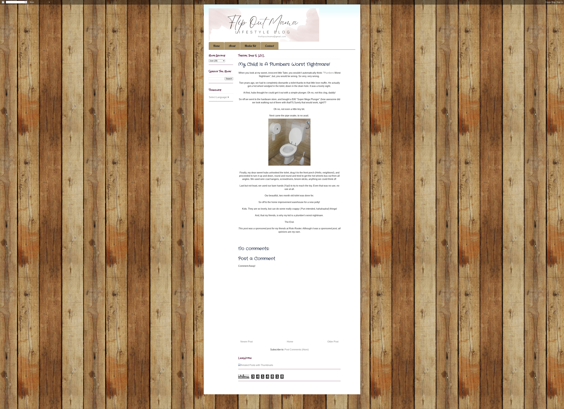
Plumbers (329, 73)
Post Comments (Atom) (296, 349)
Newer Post (246, 341)
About (232, 46)
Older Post (332, 341)
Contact (269, 46)
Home (216, 46)
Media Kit (250, 46)
